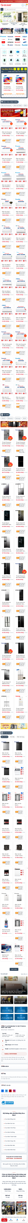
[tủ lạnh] (14, 424)
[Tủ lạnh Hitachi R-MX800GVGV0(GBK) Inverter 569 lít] (7, 568)
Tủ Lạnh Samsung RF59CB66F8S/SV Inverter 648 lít (20, 682)
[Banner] (14, 726)
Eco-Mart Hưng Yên (10, 1141)
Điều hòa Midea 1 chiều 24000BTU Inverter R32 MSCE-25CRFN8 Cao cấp (6, 291)
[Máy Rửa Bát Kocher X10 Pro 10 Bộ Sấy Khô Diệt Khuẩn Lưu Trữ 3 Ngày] (6, 822)
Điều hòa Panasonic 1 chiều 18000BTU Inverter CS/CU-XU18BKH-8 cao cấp (7, 371)
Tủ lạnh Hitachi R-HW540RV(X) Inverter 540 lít (6, 603)
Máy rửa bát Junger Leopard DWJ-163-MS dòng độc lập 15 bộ (6, 854)
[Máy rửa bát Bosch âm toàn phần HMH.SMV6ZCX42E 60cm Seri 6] (19, 948)
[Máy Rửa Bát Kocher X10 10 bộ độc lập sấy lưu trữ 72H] (19, 822)
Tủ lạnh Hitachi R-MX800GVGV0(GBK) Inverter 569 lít (7, 576)
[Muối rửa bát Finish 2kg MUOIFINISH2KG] (6, 948)
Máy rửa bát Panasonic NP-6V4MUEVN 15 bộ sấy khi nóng (6, 753)
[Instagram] (14, 1090)
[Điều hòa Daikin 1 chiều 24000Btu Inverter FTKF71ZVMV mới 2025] (21, 177)
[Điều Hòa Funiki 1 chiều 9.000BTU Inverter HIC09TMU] (21, 204)
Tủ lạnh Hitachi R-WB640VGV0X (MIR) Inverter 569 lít (6, 682)
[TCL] (3, 42)
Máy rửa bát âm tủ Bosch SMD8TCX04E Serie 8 (19, 779)
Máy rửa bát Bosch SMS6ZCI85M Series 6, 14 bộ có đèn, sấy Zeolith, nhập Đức (19, 930)
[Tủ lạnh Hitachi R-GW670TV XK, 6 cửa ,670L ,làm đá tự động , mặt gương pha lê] (21, 461)
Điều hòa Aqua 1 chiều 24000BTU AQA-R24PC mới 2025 (20, 291)
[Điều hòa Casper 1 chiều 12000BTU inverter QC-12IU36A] (21, 230)
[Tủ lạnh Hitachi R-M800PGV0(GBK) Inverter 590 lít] (21, 648)
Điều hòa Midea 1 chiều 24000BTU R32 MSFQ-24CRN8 (20, 265)
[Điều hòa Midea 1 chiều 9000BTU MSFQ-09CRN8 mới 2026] (7, 257)
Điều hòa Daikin (18, 105)
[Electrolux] (17, 45)
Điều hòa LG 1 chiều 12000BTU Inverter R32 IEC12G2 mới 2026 (6, 398)
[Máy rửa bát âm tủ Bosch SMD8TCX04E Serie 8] (19, 771)
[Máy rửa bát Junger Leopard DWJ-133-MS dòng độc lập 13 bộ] (19, 847)
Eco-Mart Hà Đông (10, 1132)
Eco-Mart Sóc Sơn (10, 1123)
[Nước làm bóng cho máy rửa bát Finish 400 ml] (6, 923)
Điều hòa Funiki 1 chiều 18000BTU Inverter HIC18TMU (21, 371)
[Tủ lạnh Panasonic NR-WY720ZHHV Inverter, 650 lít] (7, 435)
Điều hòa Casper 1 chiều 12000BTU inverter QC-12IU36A (20, 238)
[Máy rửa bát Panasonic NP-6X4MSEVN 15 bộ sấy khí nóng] (19, 746)
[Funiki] (25, 45)
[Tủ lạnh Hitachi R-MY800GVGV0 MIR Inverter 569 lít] (7, 542)
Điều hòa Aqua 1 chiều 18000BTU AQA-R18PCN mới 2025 (6, 318)
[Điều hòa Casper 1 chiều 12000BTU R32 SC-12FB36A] (7, 230)
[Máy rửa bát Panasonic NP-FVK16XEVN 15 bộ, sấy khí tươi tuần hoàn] (6, 771)
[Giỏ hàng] (26, 5)
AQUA (24, 418)
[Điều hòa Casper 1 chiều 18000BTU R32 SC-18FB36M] (21, 390)
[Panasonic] (10, 37)
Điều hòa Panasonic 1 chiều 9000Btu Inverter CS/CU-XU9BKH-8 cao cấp (7, 345)
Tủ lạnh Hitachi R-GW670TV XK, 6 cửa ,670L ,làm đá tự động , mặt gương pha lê (20, 469)
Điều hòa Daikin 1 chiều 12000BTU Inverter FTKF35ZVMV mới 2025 (20, 159)
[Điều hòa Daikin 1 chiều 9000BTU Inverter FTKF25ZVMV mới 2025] (7, 177)
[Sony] (17, 39)
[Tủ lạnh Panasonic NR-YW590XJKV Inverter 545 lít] (7, 648)
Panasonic (10, 418)
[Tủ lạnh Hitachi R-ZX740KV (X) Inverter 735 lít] (21, 489)
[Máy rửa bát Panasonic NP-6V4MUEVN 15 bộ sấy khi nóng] (6, 746)
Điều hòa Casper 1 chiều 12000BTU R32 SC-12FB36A (6, 238)
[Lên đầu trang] (25, 1209)
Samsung (17, 418)
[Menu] (2, 9)
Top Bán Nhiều (7, 69)
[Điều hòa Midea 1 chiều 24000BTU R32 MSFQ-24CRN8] (21, 257)
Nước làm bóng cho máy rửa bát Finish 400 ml (6, 930)
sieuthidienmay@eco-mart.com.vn (17, 1048)
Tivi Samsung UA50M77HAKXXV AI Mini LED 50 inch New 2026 (20, 87)
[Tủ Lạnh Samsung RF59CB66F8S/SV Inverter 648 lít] (21, 674)
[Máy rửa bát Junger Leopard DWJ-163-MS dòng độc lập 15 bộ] (6, 847)
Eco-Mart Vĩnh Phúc (10, 1127)
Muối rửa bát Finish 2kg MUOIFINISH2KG (6, 955)
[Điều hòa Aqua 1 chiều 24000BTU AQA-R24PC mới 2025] (21, 284)
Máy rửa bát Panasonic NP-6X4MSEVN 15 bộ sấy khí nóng (19, 753)
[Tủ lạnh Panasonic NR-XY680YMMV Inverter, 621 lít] (7, 461)
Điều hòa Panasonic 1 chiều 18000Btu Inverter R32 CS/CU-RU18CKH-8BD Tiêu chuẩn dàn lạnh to (7, 132)
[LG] (25, 39)
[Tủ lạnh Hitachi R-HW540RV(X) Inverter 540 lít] (7, 595)
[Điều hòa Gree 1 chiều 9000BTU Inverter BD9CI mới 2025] (7, 204)
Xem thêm (14, 969)
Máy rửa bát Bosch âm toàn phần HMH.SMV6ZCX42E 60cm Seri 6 (19, 955)
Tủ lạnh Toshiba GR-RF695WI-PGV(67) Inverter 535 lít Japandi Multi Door (20, 709)
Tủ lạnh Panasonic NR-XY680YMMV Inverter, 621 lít (6, 469)
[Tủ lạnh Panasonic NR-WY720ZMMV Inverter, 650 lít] (21, 435)
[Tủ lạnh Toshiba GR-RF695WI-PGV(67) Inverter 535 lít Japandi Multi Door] (21, 701)
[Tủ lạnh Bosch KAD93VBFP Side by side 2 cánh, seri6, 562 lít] (7, 515)
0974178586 (14, 1044)
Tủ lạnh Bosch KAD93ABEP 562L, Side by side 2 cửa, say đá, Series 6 (21, 550)
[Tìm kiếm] (5, 9)
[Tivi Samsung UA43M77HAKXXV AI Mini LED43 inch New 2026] (8, 80)
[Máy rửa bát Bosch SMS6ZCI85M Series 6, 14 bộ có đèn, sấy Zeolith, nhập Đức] (19, 923)
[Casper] (10, 39)
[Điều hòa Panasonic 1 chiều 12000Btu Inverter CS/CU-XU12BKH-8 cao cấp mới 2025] (21, 337)
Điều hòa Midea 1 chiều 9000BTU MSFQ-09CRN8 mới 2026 (6, 265)
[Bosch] (3, 39)
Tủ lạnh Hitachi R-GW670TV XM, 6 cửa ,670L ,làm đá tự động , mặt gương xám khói (6, 497)
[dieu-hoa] (14, 112)
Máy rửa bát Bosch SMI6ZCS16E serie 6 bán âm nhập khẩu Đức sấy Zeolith (19, 880)
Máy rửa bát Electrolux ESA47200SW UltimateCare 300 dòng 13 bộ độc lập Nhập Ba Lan (6, 905)
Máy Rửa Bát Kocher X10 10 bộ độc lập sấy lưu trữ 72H (18, 829)
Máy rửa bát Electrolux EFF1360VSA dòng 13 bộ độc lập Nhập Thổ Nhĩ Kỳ (19, 905)
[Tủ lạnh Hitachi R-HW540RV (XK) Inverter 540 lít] (21, 595)
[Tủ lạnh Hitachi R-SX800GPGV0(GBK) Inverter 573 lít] (21, 621)
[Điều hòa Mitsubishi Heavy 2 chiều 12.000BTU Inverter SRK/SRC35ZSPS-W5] (21, 310)
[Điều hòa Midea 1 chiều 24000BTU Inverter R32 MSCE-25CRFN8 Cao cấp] (7, 284)
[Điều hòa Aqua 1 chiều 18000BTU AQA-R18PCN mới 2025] (7, 310)
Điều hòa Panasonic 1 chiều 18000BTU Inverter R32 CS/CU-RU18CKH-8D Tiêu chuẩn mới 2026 (21, 132)
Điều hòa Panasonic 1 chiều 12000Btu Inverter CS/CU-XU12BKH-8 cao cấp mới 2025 (21, 345)
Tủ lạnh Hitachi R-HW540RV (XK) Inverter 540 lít (20, 603)
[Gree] (10, 45)
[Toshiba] (17, 37)
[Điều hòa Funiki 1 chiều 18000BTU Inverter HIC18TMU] (21, 363)
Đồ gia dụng (7, 733)
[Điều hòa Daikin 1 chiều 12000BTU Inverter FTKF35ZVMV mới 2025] (21, 151)
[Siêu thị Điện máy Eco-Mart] (6, 5)
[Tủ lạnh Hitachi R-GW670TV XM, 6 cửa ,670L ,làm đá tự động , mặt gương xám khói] (7, 489)
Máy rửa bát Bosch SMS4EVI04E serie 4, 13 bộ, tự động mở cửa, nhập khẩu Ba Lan (6, 804)
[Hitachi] (10, 42)
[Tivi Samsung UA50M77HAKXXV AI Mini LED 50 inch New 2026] (20, 80)
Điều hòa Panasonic (6, 105)
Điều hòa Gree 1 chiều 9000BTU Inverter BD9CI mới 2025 (7, 212)
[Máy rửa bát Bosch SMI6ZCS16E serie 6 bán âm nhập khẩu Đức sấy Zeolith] (19, 872)
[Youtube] (10, 1090)
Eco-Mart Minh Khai (10, 1149)
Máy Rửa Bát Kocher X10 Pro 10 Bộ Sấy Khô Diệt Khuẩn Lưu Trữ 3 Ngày (6, 829)
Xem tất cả (24, 974)
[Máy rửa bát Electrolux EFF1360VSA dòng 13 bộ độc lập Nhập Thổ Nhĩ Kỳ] (19, 898)
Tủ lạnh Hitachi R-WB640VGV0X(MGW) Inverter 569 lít (7, 709)
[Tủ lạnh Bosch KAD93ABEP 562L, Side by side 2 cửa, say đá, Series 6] (21, 542)
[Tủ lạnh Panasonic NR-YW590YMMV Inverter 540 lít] (21, 568)
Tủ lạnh (6, 414)
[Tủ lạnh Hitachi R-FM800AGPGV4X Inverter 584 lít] (21, 515)
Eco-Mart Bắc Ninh (10, 1145)
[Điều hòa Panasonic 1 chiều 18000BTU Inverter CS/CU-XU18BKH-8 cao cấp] (7, 363)
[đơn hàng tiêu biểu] (7, 31)
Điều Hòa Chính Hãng (10, 102)
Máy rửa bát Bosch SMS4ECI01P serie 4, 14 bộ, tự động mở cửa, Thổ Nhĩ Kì (19, 804)
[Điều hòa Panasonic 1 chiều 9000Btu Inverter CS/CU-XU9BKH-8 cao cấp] (7, 337)
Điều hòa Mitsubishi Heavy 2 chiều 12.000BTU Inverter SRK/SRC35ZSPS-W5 (21, 318)
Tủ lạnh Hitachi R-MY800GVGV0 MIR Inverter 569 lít (7, 550)
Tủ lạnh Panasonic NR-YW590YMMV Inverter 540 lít (20, 576)
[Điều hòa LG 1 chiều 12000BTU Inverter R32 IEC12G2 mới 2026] (7, 390)
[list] (14, 1208)
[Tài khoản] (23, 5)
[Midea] (3, 45)
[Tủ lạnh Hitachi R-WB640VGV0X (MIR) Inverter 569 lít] (7, 674)
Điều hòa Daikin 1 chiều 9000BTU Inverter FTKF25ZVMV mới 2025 (6, 185)
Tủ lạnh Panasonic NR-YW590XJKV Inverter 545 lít (6, 656)
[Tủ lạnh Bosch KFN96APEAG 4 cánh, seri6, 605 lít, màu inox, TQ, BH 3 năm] (7, 621)
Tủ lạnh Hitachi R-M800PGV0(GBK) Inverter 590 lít (20, 656)
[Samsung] (25, 42)
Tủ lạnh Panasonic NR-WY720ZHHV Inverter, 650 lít (6, 443)
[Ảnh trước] (3, 1208)
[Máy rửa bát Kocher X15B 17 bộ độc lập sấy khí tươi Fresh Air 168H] (6, 872)
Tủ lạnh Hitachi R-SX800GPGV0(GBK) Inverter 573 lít (21, 629)
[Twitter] (6, 1090)
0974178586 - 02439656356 (14, 1158)
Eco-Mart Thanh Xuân (10, 1136)
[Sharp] (17, 42)
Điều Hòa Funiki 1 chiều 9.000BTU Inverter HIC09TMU (21, 212)
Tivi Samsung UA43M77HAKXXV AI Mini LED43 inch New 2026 (8, 87)
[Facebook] (2, 1090)
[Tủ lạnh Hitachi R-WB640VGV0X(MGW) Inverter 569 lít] (7, 701)
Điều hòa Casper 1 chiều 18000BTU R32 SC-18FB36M (20, 398)
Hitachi (3, 418)
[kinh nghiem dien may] (21, 31)
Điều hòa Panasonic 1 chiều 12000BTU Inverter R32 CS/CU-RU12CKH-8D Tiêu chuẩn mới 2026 (7, 159)
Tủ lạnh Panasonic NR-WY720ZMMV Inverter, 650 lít (20, 443)
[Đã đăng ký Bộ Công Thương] (7, 1102)
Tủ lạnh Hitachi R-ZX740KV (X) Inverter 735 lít (20, 497)
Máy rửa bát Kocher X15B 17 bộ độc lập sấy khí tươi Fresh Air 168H (6, 880)
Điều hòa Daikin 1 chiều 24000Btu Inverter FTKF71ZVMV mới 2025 (20, 185)
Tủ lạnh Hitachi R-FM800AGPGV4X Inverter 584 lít (20, 523)
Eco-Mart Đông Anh (10, 1119)
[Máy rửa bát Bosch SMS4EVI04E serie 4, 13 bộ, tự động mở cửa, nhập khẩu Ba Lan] (6, 797)
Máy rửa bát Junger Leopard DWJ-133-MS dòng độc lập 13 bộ (19, 854)
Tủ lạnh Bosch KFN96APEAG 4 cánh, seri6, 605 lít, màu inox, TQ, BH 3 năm (7, 629)
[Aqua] (25, 37)
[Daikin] (3, 37)
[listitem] (8, 1208)
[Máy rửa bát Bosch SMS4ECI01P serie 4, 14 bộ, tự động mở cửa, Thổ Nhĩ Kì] (19, 797)
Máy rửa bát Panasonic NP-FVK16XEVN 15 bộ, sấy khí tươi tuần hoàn (6, 779)
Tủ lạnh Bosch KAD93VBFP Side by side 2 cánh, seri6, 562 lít (6, 523)
